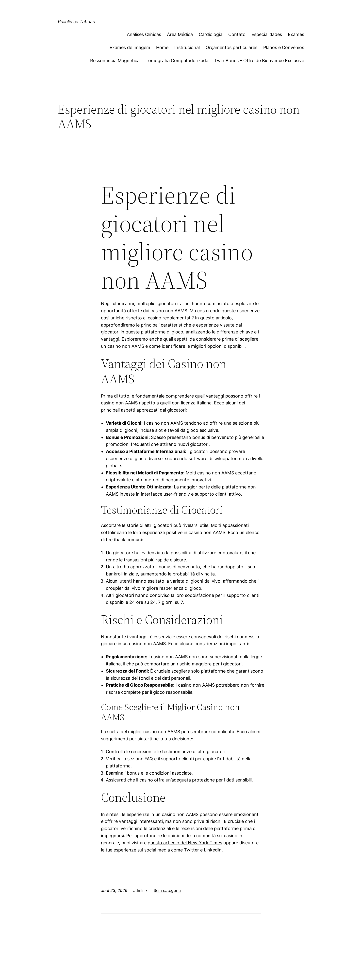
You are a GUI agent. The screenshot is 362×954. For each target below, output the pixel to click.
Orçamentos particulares (231, 47)
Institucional (187, 47)
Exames (296, 34)
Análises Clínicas (144, 34)
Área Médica (180, 34)
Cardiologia (210, 34)
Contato (237, 34)
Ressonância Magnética (115, 60)
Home (162, 47)
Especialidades (266, 34)
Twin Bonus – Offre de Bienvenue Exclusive (259, 60)
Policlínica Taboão (76, 21)
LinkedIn (213, 849)
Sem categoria (167, 890)
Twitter (191, 849)
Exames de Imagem (130, 47)
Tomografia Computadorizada (177, 60)
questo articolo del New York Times (185, 842)
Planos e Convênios (283, 47)
